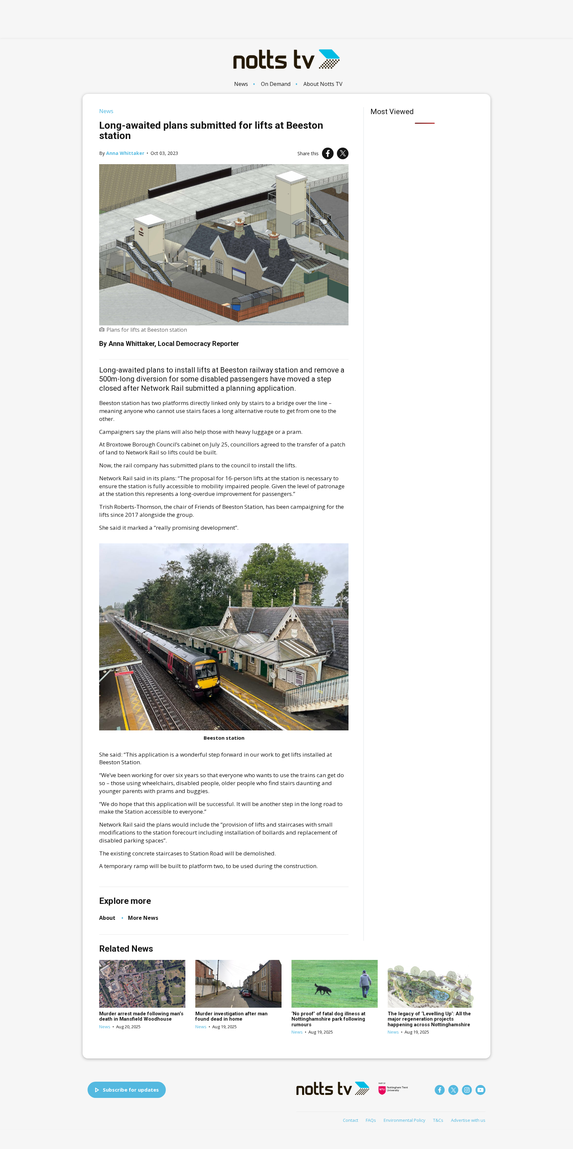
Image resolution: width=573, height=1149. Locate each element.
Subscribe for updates (131, 1089)
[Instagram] (467, 1090)
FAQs (371, 1120)
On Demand (275, 84)
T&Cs (438, 1120)
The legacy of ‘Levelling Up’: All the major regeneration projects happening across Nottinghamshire (429, 1019)
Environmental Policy (404, 1120)
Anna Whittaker (125, 153)
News (241, 84)
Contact (350, 1120)
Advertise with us (468, 1120)
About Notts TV (323, 84)
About (107, 917)
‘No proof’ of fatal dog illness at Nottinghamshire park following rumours (328, 1019)
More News (143, 917)
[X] (343, 153)
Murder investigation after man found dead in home (231, 1016)
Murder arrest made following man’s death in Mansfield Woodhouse (141, 1016)
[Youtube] (480, 1090)
